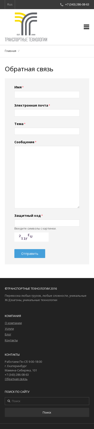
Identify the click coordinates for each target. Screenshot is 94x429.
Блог (8, 334)
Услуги (9, 329)
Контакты (11, 340)
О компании (13, 323)
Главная (10, 51)
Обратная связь (16, 379)
